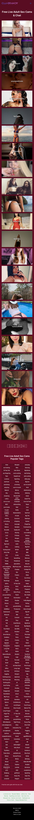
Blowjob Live (6, 798)
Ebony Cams (10, 800)
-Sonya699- (17, 169)
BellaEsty (17, 239)
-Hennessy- (17, 274)
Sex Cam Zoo (25, 796)
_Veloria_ (17, 397)
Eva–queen (17, 256)
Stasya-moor (17, 28)
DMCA (17, 810)
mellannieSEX (17, 414)
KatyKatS (17, 361)
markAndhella (17, 326)
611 (19, 446)
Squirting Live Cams (14, 796)
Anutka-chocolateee (17, 99)
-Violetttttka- (17, 344)
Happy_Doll (17, 221)
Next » (24, 446)
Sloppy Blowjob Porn (21, 800)
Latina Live (24, 794)
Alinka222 (17, 379)
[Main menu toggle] (30, 3)
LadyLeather (17, 151)
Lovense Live (7, 794)
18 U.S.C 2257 (17, 808)
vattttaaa (17, 291)
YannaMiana (17, 432)
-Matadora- (17, 204)
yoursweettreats (17, 81)
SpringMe (17, 116)
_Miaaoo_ (17, 46)
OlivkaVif (17, 63)
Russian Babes (16, 794)
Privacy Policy (17, 812)
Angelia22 (17, 309)
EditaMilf (17, 134)
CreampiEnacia (17, 186)
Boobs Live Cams (16, 798)
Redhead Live (26, 798)
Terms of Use (17, 814)
